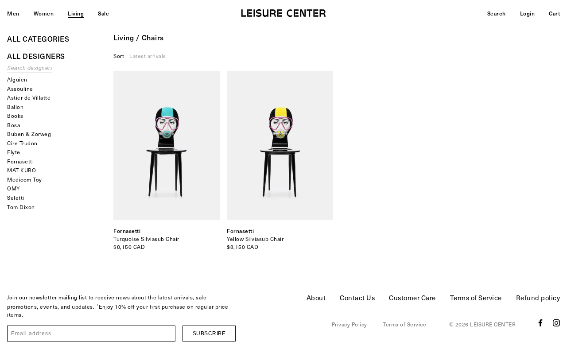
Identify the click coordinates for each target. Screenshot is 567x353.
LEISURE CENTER (493, 324)
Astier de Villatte (28, 97)
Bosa (13, 125)
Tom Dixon (21, 207)
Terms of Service (476, 298)
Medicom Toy (24, 179)
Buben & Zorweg (29, 134)
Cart (554, 13)
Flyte (13, 152)
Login (527, 13)
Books (15, 116)
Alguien (17, 79)
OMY (13, 188)
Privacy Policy (349, 324)
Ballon (15, 107)
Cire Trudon (22, 143)
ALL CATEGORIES (38, 38)
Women (44, 13)
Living (76, 13)
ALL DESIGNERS (36, 55)
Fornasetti (20, 161)
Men (13, 13)
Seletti (15, 198)
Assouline (20, 89)
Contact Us (357, 298)
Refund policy (538, 298)
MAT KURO (21, 170)
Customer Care (412, 298)
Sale (103, 13)
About (316, 298)
